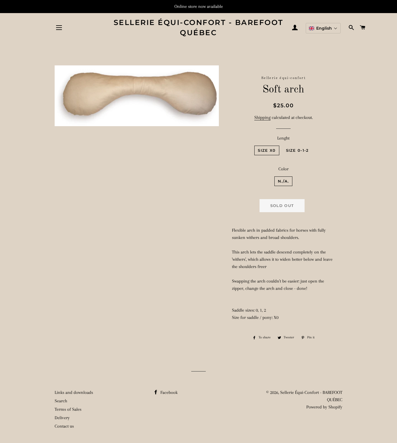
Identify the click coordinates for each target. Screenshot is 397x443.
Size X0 (267, 150)
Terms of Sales (68, 409)
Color (283, 169)
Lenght (283, 138)
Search (61, 400)
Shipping (262, 117)
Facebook (168, 392)
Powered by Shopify (324, 407)
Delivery (62, 417)
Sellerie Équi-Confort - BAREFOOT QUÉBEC (198, 27)
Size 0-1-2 (297, 150)
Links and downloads (74, 392)
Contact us (64, 426)
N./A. (283, 181)
